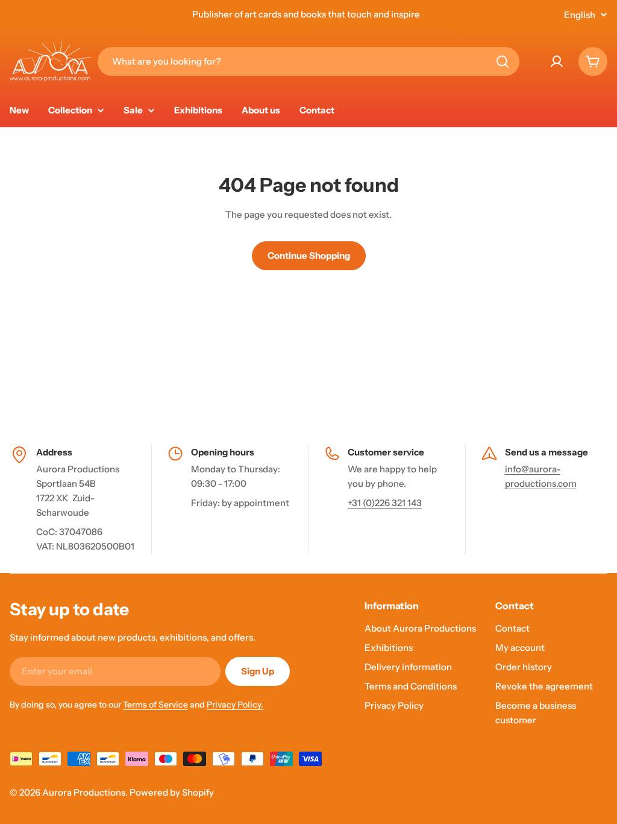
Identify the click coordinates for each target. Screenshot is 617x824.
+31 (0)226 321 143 (385, 503)
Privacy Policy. (235, 704)
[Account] (557, 61)
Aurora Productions (83, 792)
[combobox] (308, 61)
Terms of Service (155, 704)
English (579, 14)
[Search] (502, 61)
